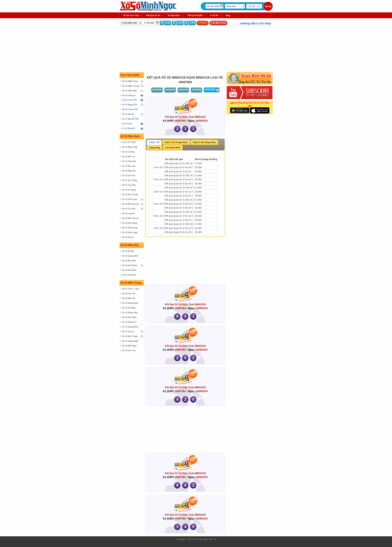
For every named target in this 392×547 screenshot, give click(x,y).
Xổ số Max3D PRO (130, 119)
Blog (228, 15)
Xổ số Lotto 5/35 (129, 100)
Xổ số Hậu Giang (129, 223)
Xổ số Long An (128, 213)
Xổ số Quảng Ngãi (130, 341)
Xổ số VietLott (128, 95)
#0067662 (180, 391)
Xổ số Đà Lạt (128, 237)
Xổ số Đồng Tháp (129, 147)
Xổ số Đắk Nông (129, 346)
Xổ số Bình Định (129, 317)
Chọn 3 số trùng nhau (204, 142)
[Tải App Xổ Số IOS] (259, 110)
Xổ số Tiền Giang (129, 228)
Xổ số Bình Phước (130, 218)
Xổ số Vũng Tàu (129, 161)
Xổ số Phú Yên (128, 293)
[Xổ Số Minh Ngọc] (148, 10)
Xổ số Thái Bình (129, 275)
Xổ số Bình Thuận (130, 194)
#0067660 (180, 518)
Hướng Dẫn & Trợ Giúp (255, 23)
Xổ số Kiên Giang (130, 232)
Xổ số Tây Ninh (129, 185)
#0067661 (180, 477)
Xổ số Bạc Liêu (129, 166)
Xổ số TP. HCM (129, 142)
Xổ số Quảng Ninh (130, 256)
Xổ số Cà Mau (128, 152)
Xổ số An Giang (129, 190)
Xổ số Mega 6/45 (129, 104)
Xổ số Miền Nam (130, 81)
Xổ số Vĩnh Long (129, 199)
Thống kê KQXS (195, 15)
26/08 (183, 90)
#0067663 (180, 349)
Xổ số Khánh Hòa (130, 312)
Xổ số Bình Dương (130, 204)
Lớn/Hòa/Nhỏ (172, 147)
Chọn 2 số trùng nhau (176, 142)
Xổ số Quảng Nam (130, 303)
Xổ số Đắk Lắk (128, 298)
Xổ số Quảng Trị (129, 322)
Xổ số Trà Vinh (128, 209)
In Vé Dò (214, 15)
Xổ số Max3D (128, 114)
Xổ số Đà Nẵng (128, 308)
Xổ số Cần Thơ (129, 175)
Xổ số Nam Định (129, 270)
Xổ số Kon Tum (129, 350)
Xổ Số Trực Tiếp (131, 15)
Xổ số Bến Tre (128, 156)
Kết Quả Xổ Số (153, 15)
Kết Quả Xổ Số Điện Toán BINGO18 (185, 117)
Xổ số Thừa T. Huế (130, 289)
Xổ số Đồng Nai (129, 171)
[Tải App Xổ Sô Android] (240, 110)
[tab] (154, 142)
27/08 (196, 90)
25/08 (170, 90)
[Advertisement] (211, 49)
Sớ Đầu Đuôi (174, 15)
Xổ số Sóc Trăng (129, 180)
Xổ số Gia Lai (128, 331)
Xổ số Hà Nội (128, 251)
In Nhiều (202, 23)
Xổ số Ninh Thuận (130, 336)
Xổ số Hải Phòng (129, 265)
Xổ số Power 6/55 (130, 109)
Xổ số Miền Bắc (129, 90)
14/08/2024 (201, 120)
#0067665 (180, 120)
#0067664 (180, 308)
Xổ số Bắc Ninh (129, 260)
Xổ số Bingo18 (128, 128)
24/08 (157, 90)
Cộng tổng (154, 147)
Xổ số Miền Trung (130, 86)
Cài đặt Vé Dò (218, 23)
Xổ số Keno (127, 123)
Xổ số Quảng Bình (130, 327)
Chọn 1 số (154, 142)
